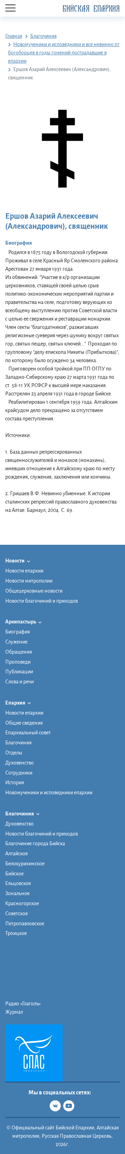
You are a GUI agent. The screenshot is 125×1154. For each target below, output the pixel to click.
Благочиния (18, 742)
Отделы (13, 752)
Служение (16, 642)
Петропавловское (24, 923)
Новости (15, 560)
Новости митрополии (28, 581)
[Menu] (10, 8)
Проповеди (18, 662)
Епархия (15, 703)
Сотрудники (18, 773)
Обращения (18, 652)
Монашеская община (29, 942)
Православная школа (28, 951)
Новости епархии (24, 571)
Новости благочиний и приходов (41, 601)
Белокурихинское (24, 863)
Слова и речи (19, 681)
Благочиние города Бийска (35, 843)
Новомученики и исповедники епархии (48, 792)
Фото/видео (18, 967)
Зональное (17, 893)
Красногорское (22, 903)
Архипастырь (21, 621)
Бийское (14, 873)
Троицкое (16, 933)
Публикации (19, 671)
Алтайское (16, 853)
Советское (16, 913)
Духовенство (19, 763)
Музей (12, 959)
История (14, 782)
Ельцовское (18, 883)
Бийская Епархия (91, 9)
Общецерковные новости (33, 591)
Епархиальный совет (28, 732)
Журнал (14, 1012)
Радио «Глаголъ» (23, 1003)
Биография (17, 632)
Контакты (16, 976)
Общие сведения (24, 723)
